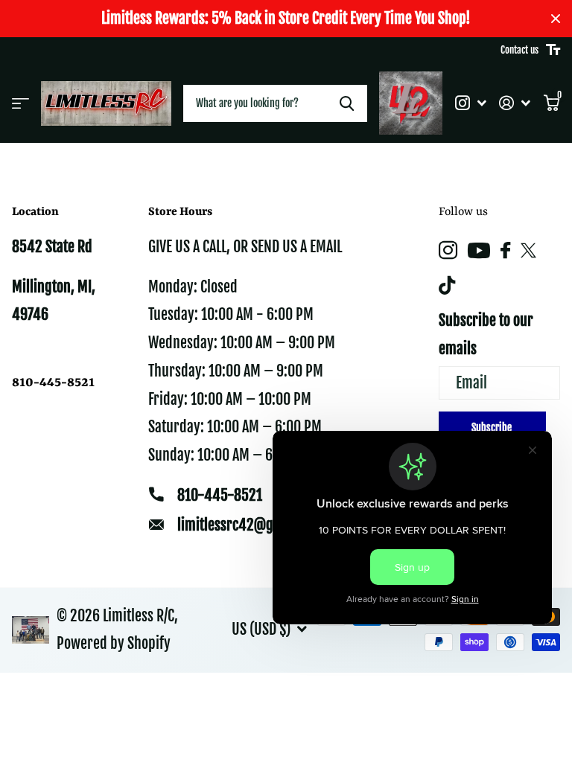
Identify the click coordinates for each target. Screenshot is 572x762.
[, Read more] (470, 103)
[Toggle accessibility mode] (553, 50)
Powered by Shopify (114, 643)
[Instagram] (448, 250)
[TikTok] (447, 285)
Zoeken (346, 103)
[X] (528, 250)
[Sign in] (515, 103)
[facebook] (505, 250)
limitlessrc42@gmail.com (251, 525)
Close (555, 19)
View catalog (20, 103)
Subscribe (492, 427)
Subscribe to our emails (486, 334)
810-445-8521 (219, 495)
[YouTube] (479, 250)
